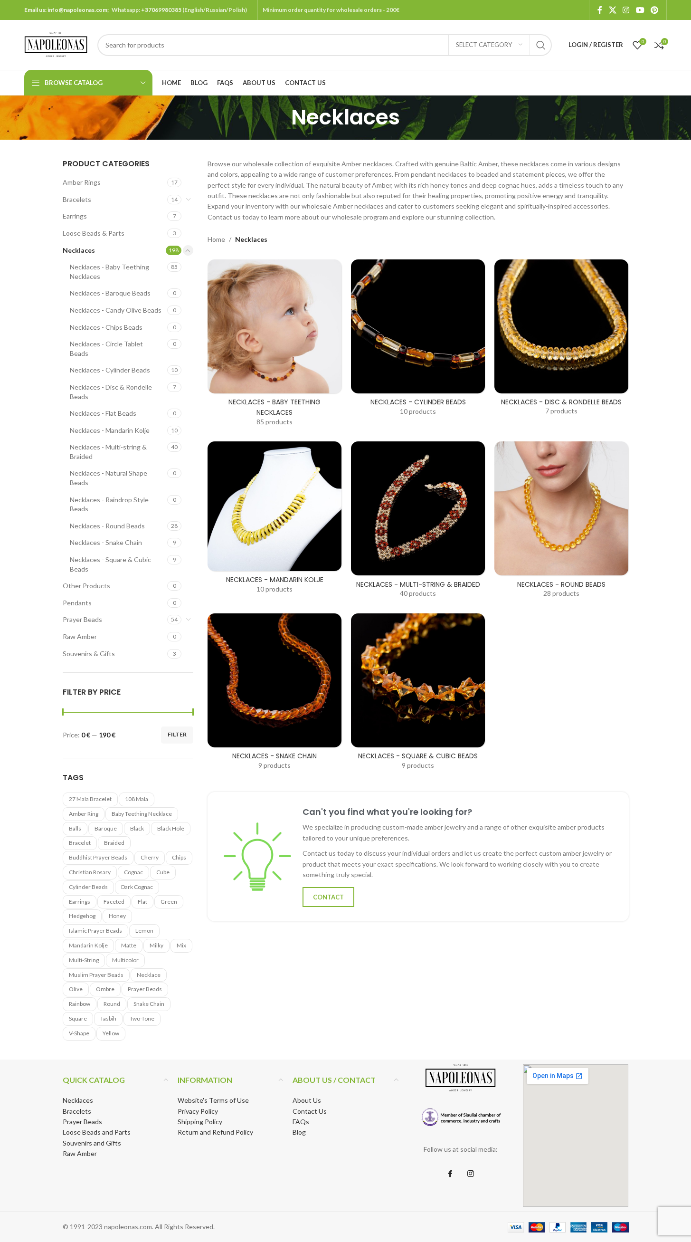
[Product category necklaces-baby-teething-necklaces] (274, 345)
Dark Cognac (137, 886)
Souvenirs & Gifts (89, 654)
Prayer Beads (82, 619)
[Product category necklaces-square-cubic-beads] (418, 694)
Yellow (111, 1033)
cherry (150, 857)
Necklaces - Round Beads (107, 526)
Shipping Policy (200, 1122)
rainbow (79, 1003)
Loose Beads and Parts (97, 1132)
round (112, 1003)
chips (179, 857)
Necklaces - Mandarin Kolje (110, 430)
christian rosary (90, 872)
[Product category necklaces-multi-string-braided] (418, 522)
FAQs (301, 1122)
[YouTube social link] (640, 10)
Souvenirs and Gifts (92, 1143)
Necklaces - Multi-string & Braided (108, 451)
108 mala (136, 799)
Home (216, 239)
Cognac (133, 872)
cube (163, 872)
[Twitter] (471, 1174)
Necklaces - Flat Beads (103, 413)
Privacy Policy (198, 1111)
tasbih (108, 1018)
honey (117, 915)
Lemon (144, 930)
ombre (105, 989)
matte (128, 945)
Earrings (75, 216)
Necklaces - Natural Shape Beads (108, 478)
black (137, 828)
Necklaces (79, 250)
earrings (79, 901)
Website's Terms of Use (213, 1100)
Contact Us (310, 1111)
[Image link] (460, 1117)
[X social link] (612, 10)
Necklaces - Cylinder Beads (110, 370)
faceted (114, 901)
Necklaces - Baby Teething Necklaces (109, 271)
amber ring (83, 813)
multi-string (84, 960)
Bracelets (77, 199)
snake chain (148, 1003)
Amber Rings (82, 182)
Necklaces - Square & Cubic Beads (110, 564)
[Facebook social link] (600, 10)
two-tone (142, 1018)
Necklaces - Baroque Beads (110, 293)
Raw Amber (80, 636)
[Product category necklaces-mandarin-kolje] (274, 520)
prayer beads (145, 989)
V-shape (79, 1033)
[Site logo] (56, 44)
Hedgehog (82, 915)
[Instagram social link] (626, 10)
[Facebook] (450, 1174)
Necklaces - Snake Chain (106, 542)
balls (75, 828)
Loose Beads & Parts (93, 233)
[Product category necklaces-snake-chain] (274, 694)
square (78, 1018)
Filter (177, 734)
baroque (106, 828)
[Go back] (279, 117)
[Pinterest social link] (654, 10)
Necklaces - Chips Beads (106, 327)
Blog (299, 1132)
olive (76, 989)
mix (181, 945)
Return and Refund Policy (215, 1132)
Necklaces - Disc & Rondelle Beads (111, 392)
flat (142, 901)
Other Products (86, 586)
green (169, 901)
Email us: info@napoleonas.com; (68, 9)
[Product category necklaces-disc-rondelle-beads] (561, 340)
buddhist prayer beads (98, 857)
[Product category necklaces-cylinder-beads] (418, 340)
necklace (149, 974)
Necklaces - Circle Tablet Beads (106, 348)
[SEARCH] (541, 45)
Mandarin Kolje (88, 945)
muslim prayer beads (96, 974)
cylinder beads (88, 886)
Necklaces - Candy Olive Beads (115, 310)
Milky (156, 945)
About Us (307, 1100)
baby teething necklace (142, 813)
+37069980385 (161, 9)
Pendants (77, 603)
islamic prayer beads (95, 930)
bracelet (80, 842)
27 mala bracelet (90, 799)
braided (114, 842)
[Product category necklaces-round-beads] (561, 522)
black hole (170, 828)
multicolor (125, 960)
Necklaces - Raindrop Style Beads (109, 504)
